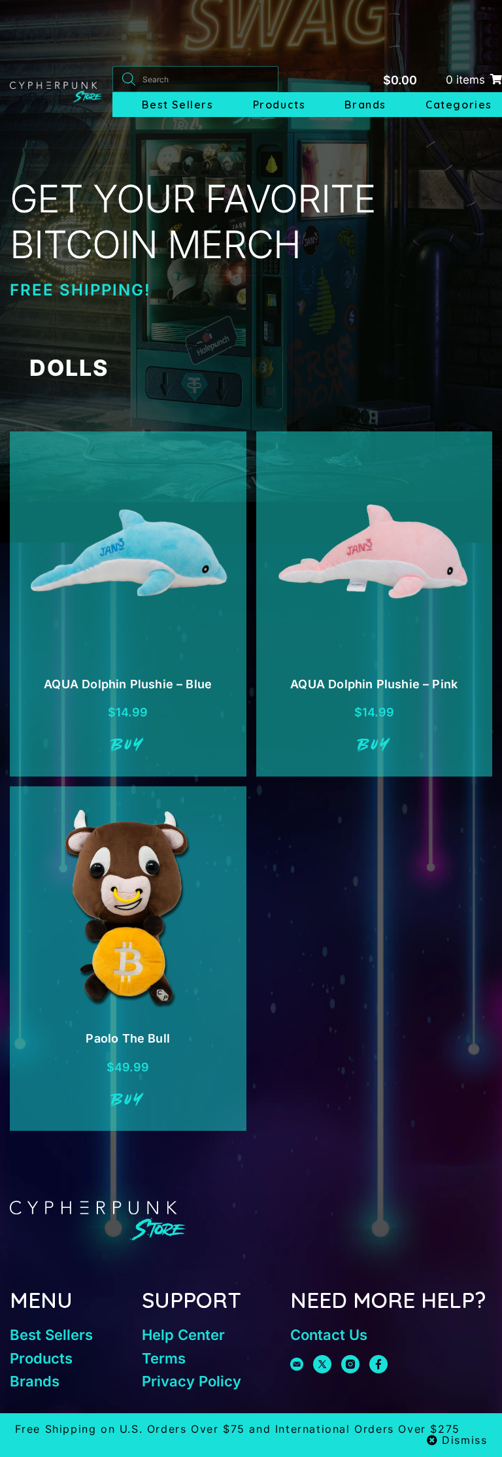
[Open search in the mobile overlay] (195, 79)
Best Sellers (177, 104)
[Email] (296, 1364)
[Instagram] (350, 1364)
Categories (459, 104)
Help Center (183, 1334)
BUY (127, 745)
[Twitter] (322, 1364)
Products (279, 104)
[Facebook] (378, 1364)
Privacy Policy (191, 1381)
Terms (164, 1358)
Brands (365, 104)
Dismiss (464, 1440)
